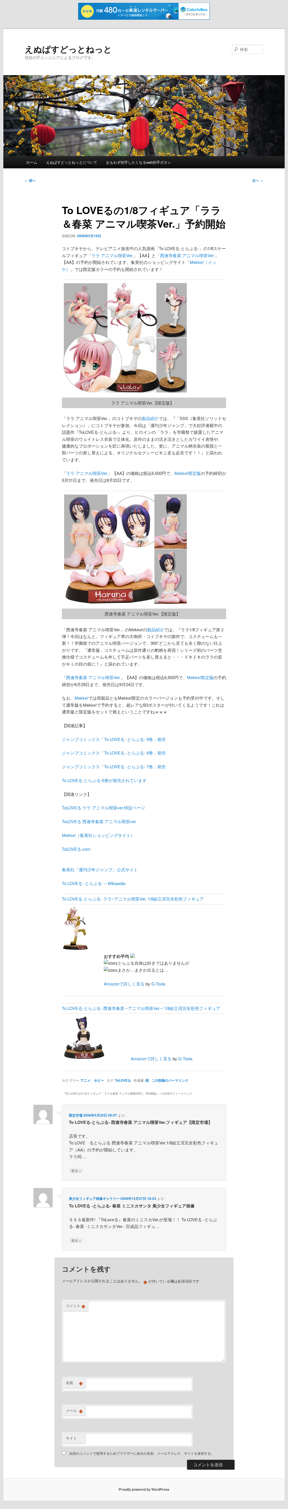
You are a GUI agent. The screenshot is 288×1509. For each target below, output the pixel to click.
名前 (74, 1382)
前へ (30, 180)
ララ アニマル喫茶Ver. (112, 255)
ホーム (31, 162)
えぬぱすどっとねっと (68, 49)
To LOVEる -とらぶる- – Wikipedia (93, 883)
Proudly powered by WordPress (144, 1489)
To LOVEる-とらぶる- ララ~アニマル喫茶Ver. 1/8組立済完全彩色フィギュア (133, 899)
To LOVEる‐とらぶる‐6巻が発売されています (104, 780)
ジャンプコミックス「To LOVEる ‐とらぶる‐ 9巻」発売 (114, 739)
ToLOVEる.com (76, 849)
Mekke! (81, 698)
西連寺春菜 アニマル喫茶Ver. (187, 255)
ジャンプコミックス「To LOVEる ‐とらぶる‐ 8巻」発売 (114, 753)
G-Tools (158, 984)
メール (74, 1410)
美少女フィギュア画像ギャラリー (94, 1198)
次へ (257, 180)
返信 (76, 1170)
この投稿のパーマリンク (169, 1080)
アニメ (85, 1080)
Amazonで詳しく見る (124, 984)
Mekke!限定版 (187, 473)
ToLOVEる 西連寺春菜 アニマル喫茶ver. (99, 821)
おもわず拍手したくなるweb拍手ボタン (138, 162)
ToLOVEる (123, 1080)
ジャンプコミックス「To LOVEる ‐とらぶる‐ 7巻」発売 (114, 766)
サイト (71, 1438)
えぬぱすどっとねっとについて (71, 162)
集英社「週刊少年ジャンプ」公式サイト (100, 869)
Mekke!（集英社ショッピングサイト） (98, 835)
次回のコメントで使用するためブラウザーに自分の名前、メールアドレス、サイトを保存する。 (141, 1453)
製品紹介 (150, 418)
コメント (75, 1305)
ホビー (99, 1080)
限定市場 (75, 1115)
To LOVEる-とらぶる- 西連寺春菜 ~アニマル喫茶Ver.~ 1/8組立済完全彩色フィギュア (141, 1008)
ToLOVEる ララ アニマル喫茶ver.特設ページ (103, 807)
